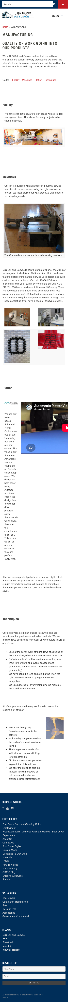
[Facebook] (3, 808)
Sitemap (6, 879)
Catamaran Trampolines (15, 901)
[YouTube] (7, 808)
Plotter (38, 79)
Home (5, 27)
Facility (15, 79)
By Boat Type (9, 908)
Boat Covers (8, 897)
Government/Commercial (15, 916)
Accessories (8, 912)
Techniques (50, 79)
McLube (6, 945)
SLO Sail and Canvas (13, 934)
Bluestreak (8, 942)
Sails (4, 905)
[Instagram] (12, 808)
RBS (4, 938)
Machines (27, 79)
